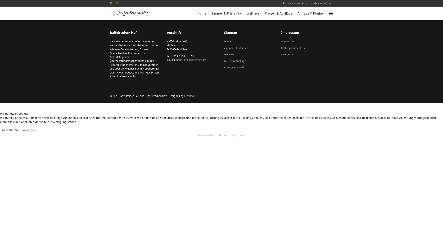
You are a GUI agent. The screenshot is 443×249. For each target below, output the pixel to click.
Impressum (238, 135)
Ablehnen (29, 130)
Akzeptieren (10, 130)
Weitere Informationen (212, 135)
